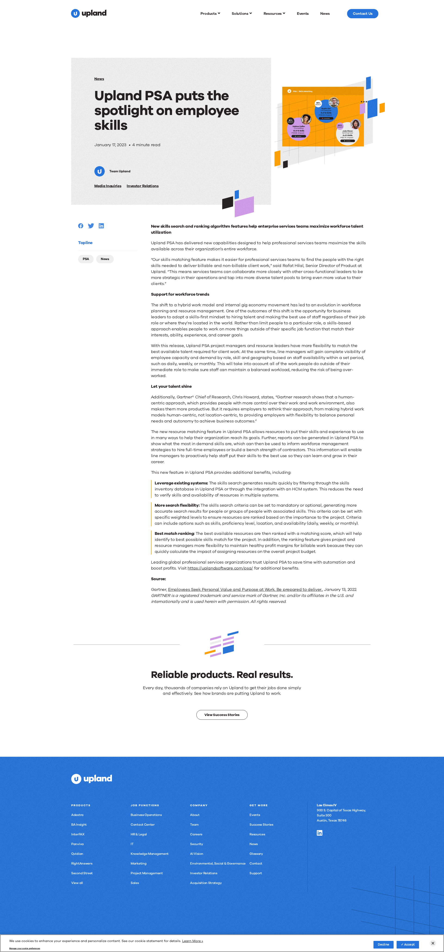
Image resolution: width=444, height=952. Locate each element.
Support (256, 873)
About (195, 815)
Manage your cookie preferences (24, 948)
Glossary (256, 854)
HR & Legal (139, 834)
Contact (256, 863)
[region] (222, 943)
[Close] (433, 943)
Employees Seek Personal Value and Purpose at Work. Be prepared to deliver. (245, 589)
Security (196, 844)
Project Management (147, 873)
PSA (86, 259)
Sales (135, 883)
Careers (196, 834)
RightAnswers (81, 863)
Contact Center (143, 824)
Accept (409, 944)
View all (77, 883)
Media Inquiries (107, 186)
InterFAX (77, 834)
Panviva (77, 844)
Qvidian (77, 854)
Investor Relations (143, 186)
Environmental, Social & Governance (218, 863)
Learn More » (192, 941)
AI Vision (196, 854)
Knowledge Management (150, 854)
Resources (257, 834)
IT (132, 844)
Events (255, 815)
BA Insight (79, 824)
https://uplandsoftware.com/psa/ (220, 568)
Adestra (77, 815)
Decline (383, 944)
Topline (85, 242)
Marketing (138, 863)
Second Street (82, 873)
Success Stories (261, 824)
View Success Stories (222, 715)
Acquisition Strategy (206, 883)
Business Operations (146, 815)
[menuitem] (210, 13)
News (99, 78)
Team (194, 824)
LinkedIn (319, 833)
